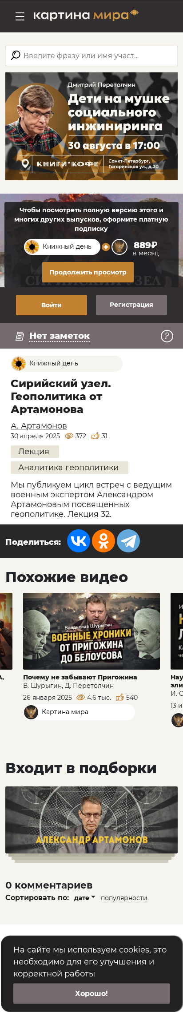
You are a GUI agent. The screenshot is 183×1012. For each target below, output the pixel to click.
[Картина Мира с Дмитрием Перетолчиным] (86, 16)
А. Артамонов (39, 426)
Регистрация (131, 305)
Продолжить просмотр (88, 272)
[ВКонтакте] (78, 540)
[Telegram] (128, 540)
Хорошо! (91, 993)
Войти (51, 305)
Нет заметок (59, 335)
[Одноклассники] (103, 540)
